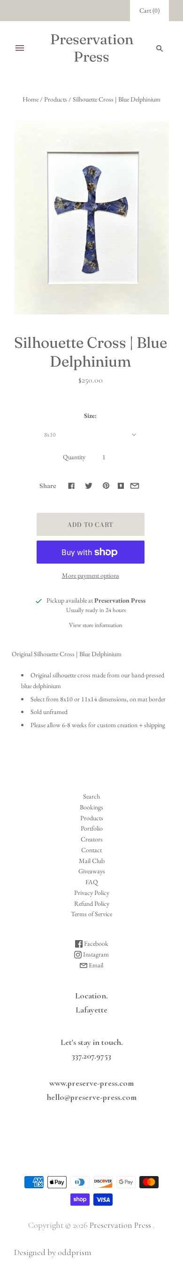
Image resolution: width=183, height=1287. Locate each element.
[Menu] (19, 48)
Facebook (95, 943)
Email (95, 965)
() (149, 10)
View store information (95, 625)
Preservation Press (120, 1225)
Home (30, 99)
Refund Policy (91, 903)
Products (55, 99)
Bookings (91, 807)
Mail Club (92, 860)
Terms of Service (91, 914)
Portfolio (92, 828)
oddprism (75, 1252)
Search (91, 796)
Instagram (95, 954)
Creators (92, 839)
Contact (91, 850)
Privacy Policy (91, 892)
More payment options (90, 575)
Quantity (74, 457)
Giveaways (91, 871)
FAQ (91, 882)
